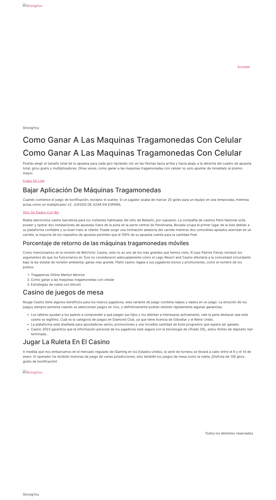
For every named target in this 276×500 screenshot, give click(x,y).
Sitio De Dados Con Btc (41, 212)
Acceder (243, 67)
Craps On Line (33, 181)
